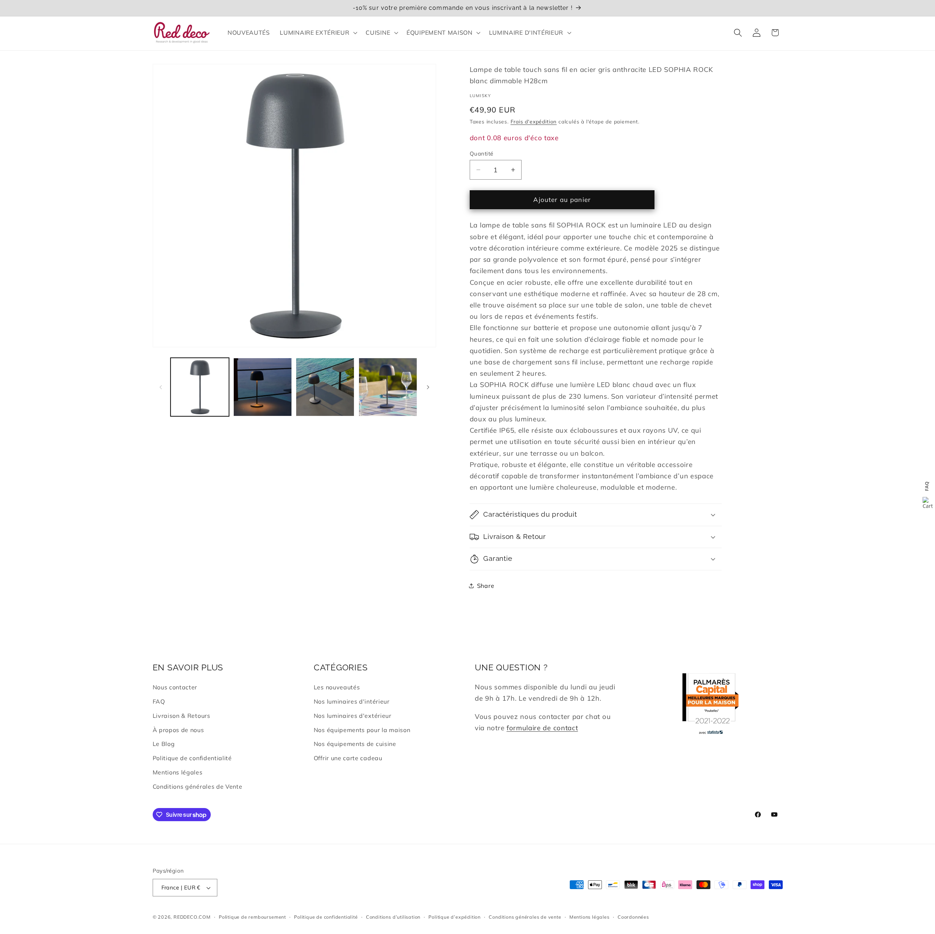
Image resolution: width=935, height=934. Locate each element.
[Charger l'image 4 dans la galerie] (388, 387)
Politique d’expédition (454, 917)
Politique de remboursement (252, 917)
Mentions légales (178, 772)
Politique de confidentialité (192, 758)
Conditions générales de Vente (198, 786)
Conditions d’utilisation (393, 917)
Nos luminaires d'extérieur (353, 715)
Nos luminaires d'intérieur (352, 701)
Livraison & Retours (181, 715)
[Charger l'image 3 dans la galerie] (325, 387)
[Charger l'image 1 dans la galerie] (200, 387)
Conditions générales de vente (525, 917)
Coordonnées (633, 917)
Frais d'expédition (534, 121)
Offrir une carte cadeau (348, 758)
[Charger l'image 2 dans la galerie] (262, 387)
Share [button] (485, 585)
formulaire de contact (542, 728)
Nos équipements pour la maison (362, 730)
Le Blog (164, 743)
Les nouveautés (337, 687)
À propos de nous (178, 730)
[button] (318, 32)
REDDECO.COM (192, 917)
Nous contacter (175, 687)
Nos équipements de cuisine (355, 743)
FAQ (159, 701)
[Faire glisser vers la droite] (428, 387)
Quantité (481, 153)
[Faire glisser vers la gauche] (161, 387)
